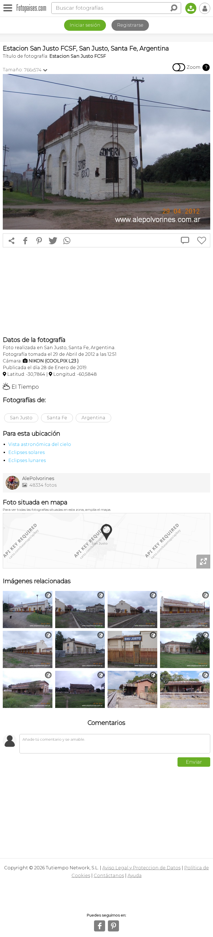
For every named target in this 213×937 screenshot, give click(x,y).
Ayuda (135, 875)
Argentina (93, 417)
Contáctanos (109, 875)
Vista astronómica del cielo (39, 444)
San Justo (21, 417)
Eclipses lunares (27, 460)
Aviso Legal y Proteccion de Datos (141, 867)
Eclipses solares (26, 452)
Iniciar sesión (85, 25)
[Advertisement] (106, 292)
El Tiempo (21, 387)
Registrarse (130, 25)
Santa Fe (57, 417)
